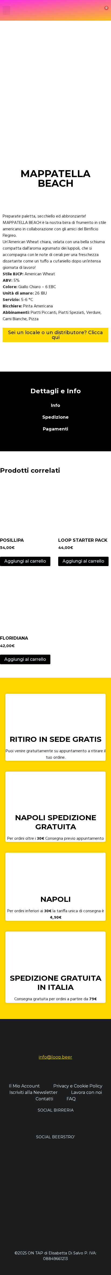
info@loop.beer (55, 1057)
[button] (6, 10)
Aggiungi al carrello (25, 561)
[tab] (55, 405)
